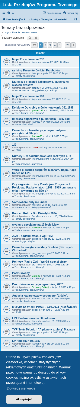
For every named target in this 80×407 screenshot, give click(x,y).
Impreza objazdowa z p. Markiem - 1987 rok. (41, 118)
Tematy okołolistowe (25, 76)
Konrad (35, 321)
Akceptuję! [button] (24, 399)
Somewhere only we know (29, 202)
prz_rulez (37, 253)
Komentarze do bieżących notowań (33, 207)
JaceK (35, 147)
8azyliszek (37, 216)
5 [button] (59, 45)
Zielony (36, 276)
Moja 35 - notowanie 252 (28, 59)
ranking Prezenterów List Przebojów (36, 70)
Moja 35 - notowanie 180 (28, 96)
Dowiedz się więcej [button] (21, 388)
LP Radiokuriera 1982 (26, 340)
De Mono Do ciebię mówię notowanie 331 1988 (42, 107)
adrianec (36, 239)
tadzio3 (35, 88)
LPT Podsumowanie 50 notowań (33, 318)
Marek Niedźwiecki (24, 124)
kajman (35, 62)
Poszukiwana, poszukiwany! (29, 113)
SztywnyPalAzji (40, 287)
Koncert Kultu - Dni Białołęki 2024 (34, 213)
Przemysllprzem (40, 159)
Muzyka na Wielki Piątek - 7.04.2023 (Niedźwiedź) (44, 307)
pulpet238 (37, 110)
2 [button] (45, 45)
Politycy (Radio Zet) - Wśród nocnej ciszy (39, 261)
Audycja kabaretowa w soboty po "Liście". (40, 295)
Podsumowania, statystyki (28, 164)
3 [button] (50, 45)
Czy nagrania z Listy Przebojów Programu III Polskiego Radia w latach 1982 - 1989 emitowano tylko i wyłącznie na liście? (44, 187)
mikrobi (35, 205)
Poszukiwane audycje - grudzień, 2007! (38, 284)
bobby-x (36, 73)
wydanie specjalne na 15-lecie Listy (35, 224)
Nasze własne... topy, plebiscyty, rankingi (36, 90)
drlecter (36, 227)
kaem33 (36, 121)
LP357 (18, 64)
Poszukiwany (21, 273)
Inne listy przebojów (25, 241)
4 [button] (54, 45)
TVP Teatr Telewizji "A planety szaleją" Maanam (43, 329)
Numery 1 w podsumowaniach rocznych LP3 (41, 156)
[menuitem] (11, 13)
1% (14, 144)
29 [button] (67, 45)
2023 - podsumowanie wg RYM (32, 236)
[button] (34, 45)
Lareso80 (37, 136)
